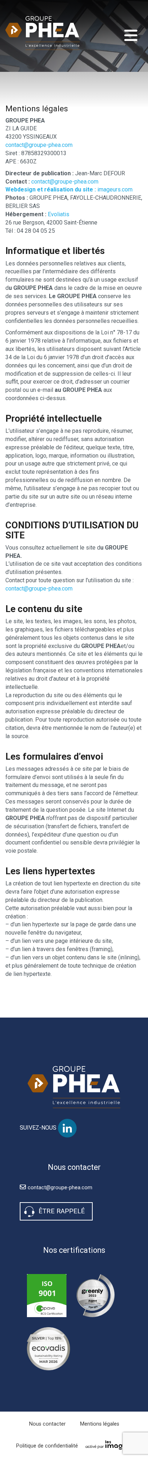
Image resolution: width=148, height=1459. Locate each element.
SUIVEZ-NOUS (39, 1128)
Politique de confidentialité (47, 1446)
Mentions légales (99, 1424)
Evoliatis (58, 214)
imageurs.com (69, 189)
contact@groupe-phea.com (39, 145)
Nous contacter (47, 1424)
